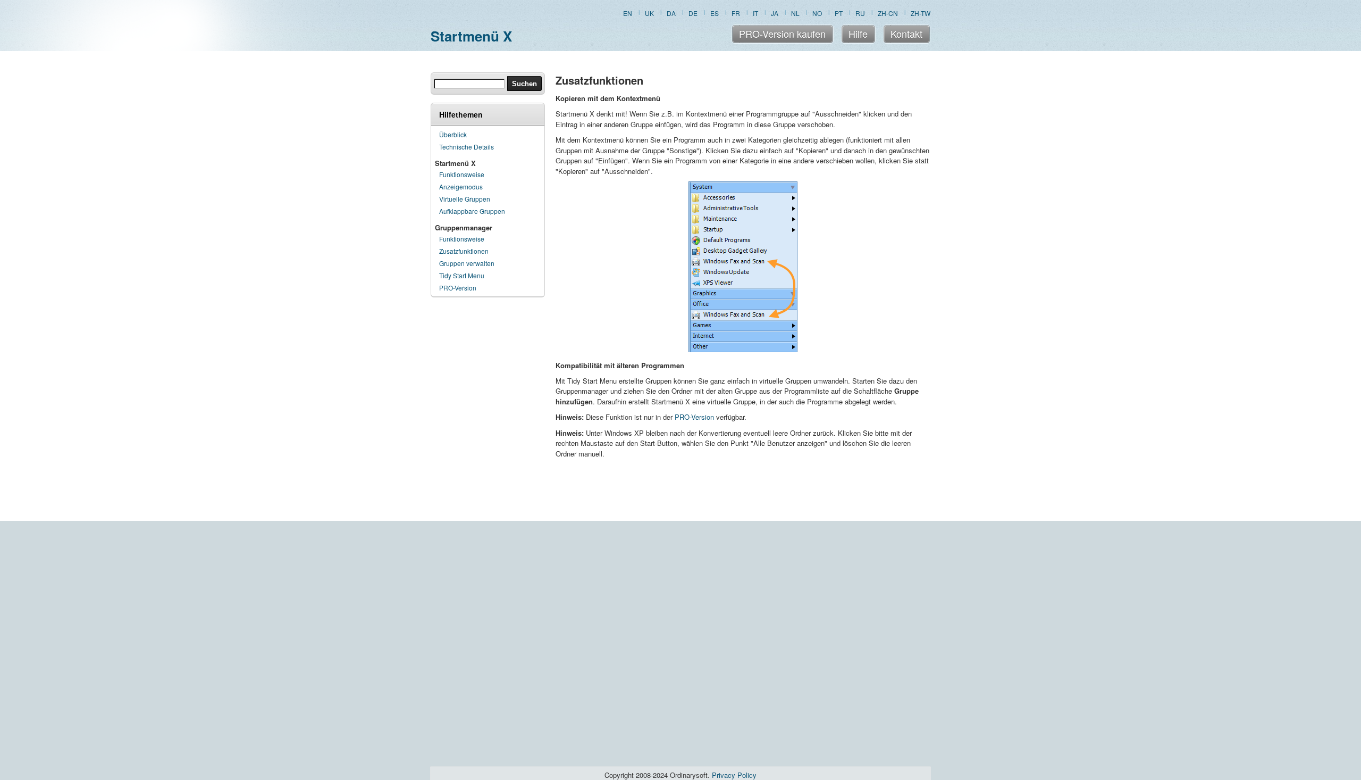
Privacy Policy (734, 775)
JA (774, 13)
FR (736, 13)
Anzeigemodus (461, 186)
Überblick (453, 134)
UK (649, 13)
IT (755, 13)
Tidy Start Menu (461, 275)
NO (817, 13)
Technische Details (466, 146)
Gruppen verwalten (466, 263)
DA (671, 13)
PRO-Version (457, 287)
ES (714, 13)
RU (860, 13)
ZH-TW (920, 13)
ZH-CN (888, 13)
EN (627, 13)
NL (795, 13)
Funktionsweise (461, 174)
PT (839, 13)
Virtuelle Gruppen (464, 198)
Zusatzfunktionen (464, 250)
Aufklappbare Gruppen (472, 210)
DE (693, 13)
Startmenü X (471, 36)
